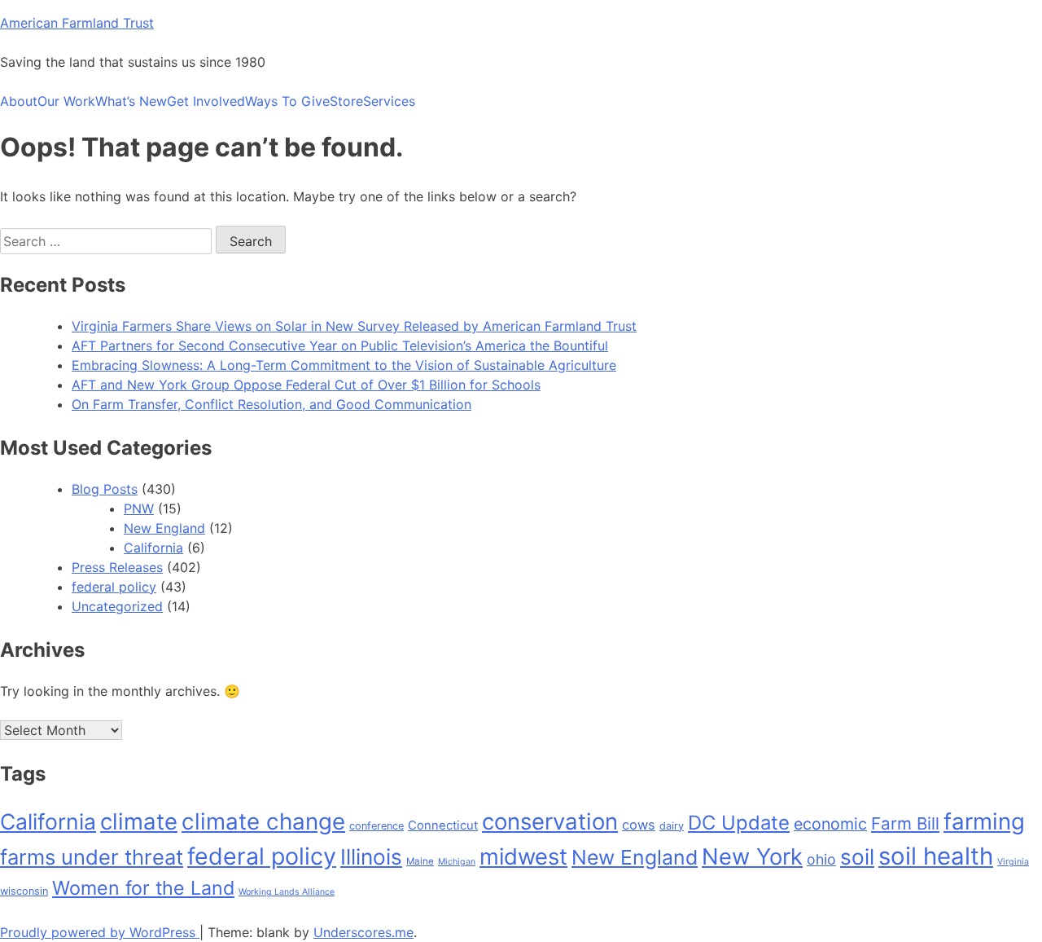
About (18, 101)
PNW (139, 508)
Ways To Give (287, 101)
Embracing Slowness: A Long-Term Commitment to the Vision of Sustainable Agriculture (344, 365)
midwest (523, 856)
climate (138, 821)
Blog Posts (105, 489)
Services (389, 101)
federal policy (114, 587)
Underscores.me (363, 932)
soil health (935, 856)
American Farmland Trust (77, 23)
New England (164, 528)
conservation (550, 821)
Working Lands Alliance (287, 892)
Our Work (66, 101)
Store (346, 101)
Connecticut (443, 825)
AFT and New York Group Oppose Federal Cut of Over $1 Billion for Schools (306, 384)
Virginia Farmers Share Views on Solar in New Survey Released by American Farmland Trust (354, 326)
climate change (263, 821)
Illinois (371, 856)
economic (830, 824)
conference (376, 826)
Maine (420, 861)
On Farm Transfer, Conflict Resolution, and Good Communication (271, 404)
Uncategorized (117, 606)
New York (752, 856)
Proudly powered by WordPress (99, 932)
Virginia (1013, 861)
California (153, 547)
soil (857, 856)
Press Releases (117, 567)
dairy (671, 826)
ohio (821, 859)
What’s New (131, 101)
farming (984, 821)
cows (638, 825)
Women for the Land (143, 888)
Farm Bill (905, 823)
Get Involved (206, 101)
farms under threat (91, 856)
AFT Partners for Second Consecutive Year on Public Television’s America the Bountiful (340, 345)
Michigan (456, 861)
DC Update (739, 822)
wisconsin (24, 891)
